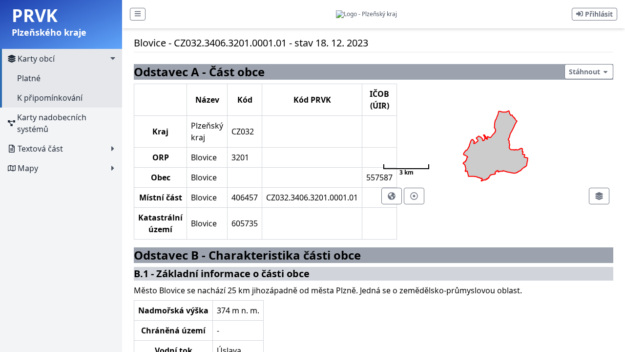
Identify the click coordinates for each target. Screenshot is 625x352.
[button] (138, 14)
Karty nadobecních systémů (51, 123)
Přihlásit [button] (598, 14)
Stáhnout (585, 71)
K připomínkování (50, 97)
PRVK (35, 15)
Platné (29, 78)
